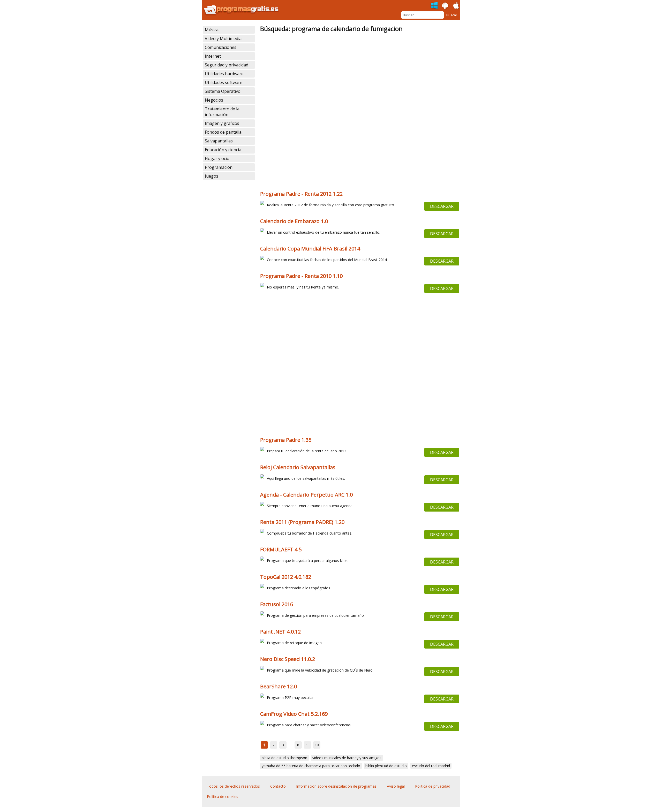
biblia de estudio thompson (284, 757)
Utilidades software (223, 82)
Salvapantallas (219, 141)
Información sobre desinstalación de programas (336, 786)
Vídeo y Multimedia (223, 38)
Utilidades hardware (224, 74)
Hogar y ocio (217, 158)
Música (212, 30)
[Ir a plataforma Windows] (434, 6)
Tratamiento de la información (222, 111)
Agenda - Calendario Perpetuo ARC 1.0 (306, 494)
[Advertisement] (359, 73)
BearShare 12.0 (278, 686)
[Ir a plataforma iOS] (456, 6)
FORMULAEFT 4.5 (281, 549)
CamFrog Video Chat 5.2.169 (294, 713)
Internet (213, 56)
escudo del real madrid (431, 765)
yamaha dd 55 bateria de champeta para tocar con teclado (311, 765)
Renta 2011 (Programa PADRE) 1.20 (302, 522)
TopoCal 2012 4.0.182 (285, 576)
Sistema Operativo (222, 91)
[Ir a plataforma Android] (445, 6)
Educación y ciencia (223, 150)
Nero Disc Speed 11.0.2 (287, 659)
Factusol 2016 (276, 604)
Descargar (442, 206)
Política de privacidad (432, 786)
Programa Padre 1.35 (285, 439)
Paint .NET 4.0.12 (280, 631)
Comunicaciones (220, 47)
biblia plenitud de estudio (386, 765)
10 (317, 744)
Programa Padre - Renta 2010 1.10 (301, 275)
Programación (218, 167)
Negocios (214, 100)
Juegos (211, 176)
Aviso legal (396, 786)
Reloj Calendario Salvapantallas (297, 467)
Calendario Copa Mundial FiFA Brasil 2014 (310, 248)
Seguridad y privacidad (226, 65)
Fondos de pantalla (223, 132)
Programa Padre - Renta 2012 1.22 (301, 193)
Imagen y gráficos (222, 123)
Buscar (451, 15)
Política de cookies (222, 796)
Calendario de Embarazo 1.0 (294, 221)
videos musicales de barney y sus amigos (346, 757)
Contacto (278, 786)
